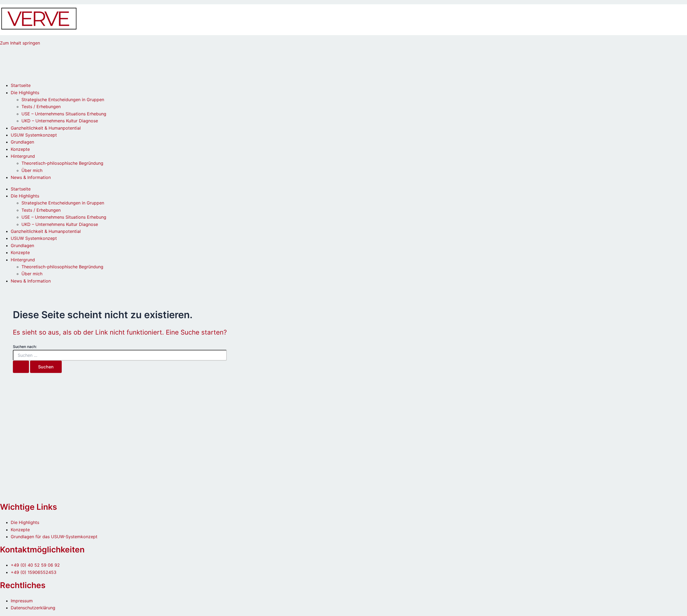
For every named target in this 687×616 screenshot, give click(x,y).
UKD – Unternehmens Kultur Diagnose (59, 120)
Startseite (21, 85)
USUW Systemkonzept (34, 135)
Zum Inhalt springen (20, 43)
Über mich (31, 170)
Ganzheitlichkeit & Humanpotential (46, 128)
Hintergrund (23, 156)
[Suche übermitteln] (21, 367)
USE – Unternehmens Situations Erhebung (63, 113)
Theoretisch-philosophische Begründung (62, 163)
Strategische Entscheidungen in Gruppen (62, 99)
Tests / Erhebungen (41, 106)
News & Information (31, 177)
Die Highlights (25, 92)
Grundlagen (22, 142)
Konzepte (20, 149)
